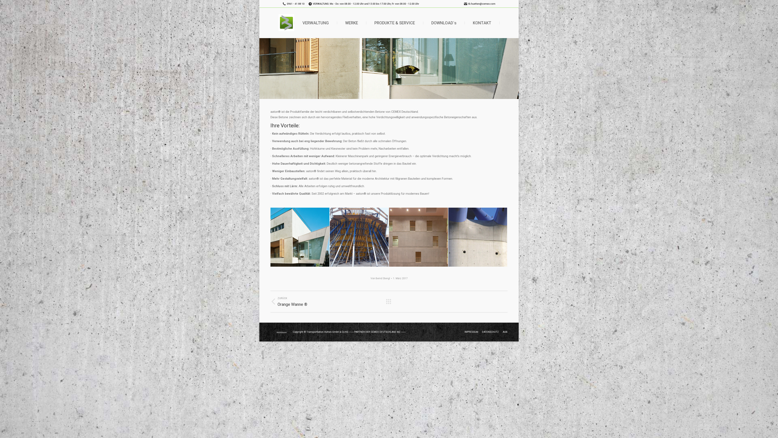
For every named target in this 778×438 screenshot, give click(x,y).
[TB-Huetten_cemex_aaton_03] (418, 237)
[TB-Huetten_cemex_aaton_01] (300, 237)
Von (380, 278)
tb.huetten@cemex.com (481, 3)
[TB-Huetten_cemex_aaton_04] (478, 237)
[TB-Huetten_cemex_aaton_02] (359, 237)
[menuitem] (316, 23)
